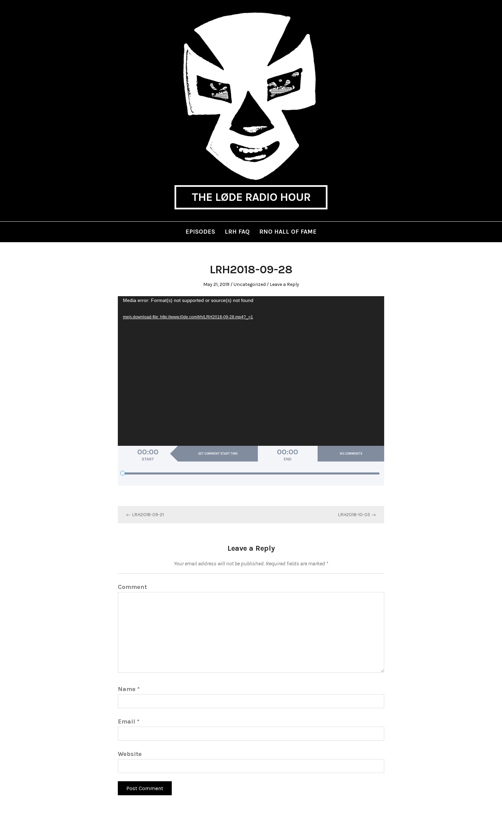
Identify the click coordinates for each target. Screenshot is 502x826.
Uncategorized (250, 284)
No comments (351, 453)
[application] (251, 371)
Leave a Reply (284, 284)
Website (130, 754)
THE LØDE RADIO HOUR (251, 197)
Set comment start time (218, 453)
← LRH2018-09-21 (145, 515)
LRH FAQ (237, 231)
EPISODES (200, 231)
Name (129, 689)
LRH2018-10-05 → (357, 515)
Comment (132, 587)
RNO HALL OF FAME (288, 231)
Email (128, 721)
